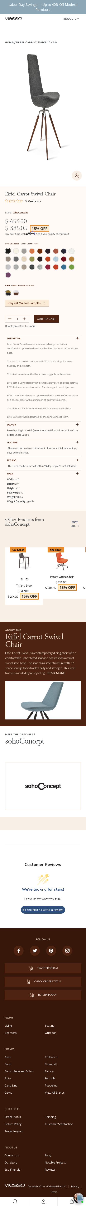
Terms (53, 1191)
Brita (8, 1078)
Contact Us (12, 1155)
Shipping (50, 1117)
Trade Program (14, 1131)
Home (9, 42)
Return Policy (47, 994)
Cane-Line (11, 1085)
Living (8, 1025)
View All (74, 524)
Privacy (75, 1186)
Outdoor (50, 1032)
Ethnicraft (51, 1064)
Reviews (50, 1169)
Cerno (8, 1092)
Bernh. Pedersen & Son (19, 1071)
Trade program (47, 968)
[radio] (8, 251)
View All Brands (54, 1092)
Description (13, 338)
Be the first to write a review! (43, 910)
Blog (48, 1155)
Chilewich (51, 1057)
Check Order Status (47, 981)
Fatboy (49, 1071)
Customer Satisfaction (59, 1124)
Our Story (11, 1162)
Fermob (50, 1078)
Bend (8, 1064)
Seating (49, 1025)
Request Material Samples (24, 303)
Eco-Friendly (12, 1169)
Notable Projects (55, 1162)
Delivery (11, 424)
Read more (56, 673)
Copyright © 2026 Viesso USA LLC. (47, 1186)
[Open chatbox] (78, 1198)
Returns (11, 460)
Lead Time (12, 442)
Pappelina (51, 1085)
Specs (10, 473)
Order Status (13, 1117)
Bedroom (11, 1032)
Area (7, 1057)
